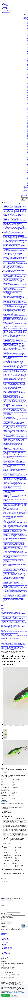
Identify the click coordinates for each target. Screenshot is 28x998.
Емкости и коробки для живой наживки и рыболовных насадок (13, 429)
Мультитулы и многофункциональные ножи (14, 574)
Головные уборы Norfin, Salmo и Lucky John (15, 330)
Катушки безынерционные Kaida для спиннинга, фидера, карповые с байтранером (15, 243)
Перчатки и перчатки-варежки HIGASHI (13, 347)
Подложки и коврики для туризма (16, 497)
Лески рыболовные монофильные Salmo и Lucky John (15, 303)
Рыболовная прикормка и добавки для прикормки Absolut (14, 440)
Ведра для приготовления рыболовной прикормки (12, 424)
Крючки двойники (8, 276)
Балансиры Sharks (19, 452)
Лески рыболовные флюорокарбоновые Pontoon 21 (14, 310)
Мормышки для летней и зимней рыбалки (11, 631)
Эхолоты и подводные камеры (10, 598)
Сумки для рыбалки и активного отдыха (13, 546)
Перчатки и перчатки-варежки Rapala (15, 349)
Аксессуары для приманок (9, 448)
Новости (5, 938)
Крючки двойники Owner (9, 280)
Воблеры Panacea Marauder (11, 648)
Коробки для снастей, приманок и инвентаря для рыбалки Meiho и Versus (14, 524)
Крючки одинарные (8, 284)
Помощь (3, 934)
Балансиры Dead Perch (12, 451)
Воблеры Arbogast (12, 464)
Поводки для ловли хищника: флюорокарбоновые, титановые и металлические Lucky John (14, 399)
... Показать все (20, 280)
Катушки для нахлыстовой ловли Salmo (14, 251)
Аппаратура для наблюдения (10, 560)
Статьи (5, 952)
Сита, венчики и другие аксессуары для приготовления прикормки (15, 425)
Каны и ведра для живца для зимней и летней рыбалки (15, 229)
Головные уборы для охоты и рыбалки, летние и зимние (14, 332)
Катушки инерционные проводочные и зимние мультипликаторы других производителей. (15, 265)
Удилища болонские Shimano (14, 481)
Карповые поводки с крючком (10, 272)
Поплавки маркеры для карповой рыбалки (15, 221)
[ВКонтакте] (1, 802)
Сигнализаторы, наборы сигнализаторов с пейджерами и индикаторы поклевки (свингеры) (15, 223)
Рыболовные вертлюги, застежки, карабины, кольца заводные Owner (14, 371)
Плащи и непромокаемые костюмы (15, 356)
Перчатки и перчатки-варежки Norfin (12, 348)
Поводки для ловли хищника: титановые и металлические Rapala (14, 393)
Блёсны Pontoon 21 (21, 456)
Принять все (5, 995)
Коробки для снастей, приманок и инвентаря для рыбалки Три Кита (15, 531)
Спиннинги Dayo (14, 474)
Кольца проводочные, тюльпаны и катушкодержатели (14, 471)
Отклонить (14, 995)
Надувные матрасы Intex (9, 517)
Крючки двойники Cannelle (19, 276)
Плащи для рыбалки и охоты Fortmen (17, 354)
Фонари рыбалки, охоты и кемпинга (12, 594)
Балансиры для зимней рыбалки (11, 449)
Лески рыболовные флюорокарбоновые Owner (14, 308)
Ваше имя (3, 879)
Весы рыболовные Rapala (19, 226)
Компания (3, 931)
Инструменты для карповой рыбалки (12, 220)
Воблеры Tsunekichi (7, 643)
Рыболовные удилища (8, 467)
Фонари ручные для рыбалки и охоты (16, 596)
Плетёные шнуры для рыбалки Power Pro (17, 319)
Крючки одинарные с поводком (11, 289)
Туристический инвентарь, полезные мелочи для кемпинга (14, 514)
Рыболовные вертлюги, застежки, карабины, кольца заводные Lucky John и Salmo (15, 369)
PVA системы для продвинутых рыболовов (14, 418)
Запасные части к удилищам (10, 469)
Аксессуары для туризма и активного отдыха (14, 495)
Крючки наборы (7, 285)
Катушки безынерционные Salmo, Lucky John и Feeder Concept (14, 245)
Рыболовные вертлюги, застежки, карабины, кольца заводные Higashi (15, 365)
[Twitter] (3, 802)
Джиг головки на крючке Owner (19, 376)
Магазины (5, 942)
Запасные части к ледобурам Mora (18, 568)
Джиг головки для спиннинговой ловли (13, 374)
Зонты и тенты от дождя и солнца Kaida (13, 509)
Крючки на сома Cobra (17, 281)
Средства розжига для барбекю (15, 504)
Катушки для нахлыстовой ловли (11, 250)
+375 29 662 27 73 (5, 957)
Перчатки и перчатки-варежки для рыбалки (14, 345)
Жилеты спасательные (12, 336)
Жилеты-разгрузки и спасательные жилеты (14, 333)
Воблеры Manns (13, 642)
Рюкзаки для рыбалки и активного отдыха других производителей (14, 544)
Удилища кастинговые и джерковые (12, 488)
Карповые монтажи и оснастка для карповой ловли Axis (13, 381)
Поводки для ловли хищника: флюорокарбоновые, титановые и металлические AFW (11, 396)
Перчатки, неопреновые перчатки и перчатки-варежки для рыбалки (15, 351)
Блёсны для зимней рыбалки (10, 458)
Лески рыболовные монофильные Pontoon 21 (13, 302)
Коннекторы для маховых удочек (11, 473)
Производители (7, 954)
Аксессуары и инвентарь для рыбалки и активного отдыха (13, 622)
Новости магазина (6, 923)
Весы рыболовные (7, 226)
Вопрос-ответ (6, 953)
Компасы (11, 512)
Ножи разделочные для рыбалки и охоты (13, 575)
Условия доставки (7, 947)
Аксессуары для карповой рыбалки (12, 219)
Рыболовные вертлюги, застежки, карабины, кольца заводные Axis (13, 363)
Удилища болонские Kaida (9, 479)
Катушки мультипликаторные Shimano (12, 255)
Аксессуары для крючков (19, 284)
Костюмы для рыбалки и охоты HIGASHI (13, 339)
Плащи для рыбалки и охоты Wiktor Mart (13, 356)
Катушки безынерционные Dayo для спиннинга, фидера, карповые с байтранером (15, 240)
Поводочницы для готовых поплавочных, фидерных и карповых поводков (14, 538)
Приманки (6, 447)
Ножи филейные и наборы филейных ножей (14, 578)
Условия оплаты (7, 945)
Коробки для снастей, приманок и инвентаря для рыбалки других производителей (14, 529)
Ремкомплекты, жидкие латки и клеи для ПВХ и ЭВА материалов (14, 213)
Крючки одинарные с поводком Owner (12, 291)
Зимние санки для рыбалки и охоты (12, 562)
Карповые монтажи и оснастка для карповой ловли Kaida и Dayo (14, 382)
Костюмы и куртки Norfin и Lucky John (13, 340)
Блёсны (5, 454)
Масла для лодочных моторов (14, 211)
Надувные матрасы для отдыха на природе (13, 516)
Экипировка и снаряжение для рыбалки (13, 559)
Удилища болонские (8, 478)
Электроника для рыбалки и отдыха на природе (15, 587)
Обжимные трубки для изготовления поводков (12, 392)
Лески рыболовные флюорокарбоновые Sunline (11, 313)
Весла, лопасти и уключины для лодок (12, 210)
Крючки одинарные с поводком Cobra (13, 290)
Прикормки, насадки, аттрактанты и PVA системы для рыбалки (13, 416)
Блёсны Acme (10, 454)
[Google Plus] (7, 802)
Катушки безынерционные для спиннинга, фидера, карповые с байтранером (14, 235)
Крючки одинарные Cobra (18, 285)
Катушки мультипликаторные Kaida (13, 254)
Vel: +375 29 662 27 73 (6, 10)
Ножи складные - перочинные (15, 576)
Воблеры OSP (15, 643)
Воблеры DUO (15, 465)
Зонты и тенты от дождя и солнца (11, 508)
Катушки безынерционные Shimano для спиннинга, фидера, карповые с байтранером (15, 247)
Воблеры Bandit (21, 464)
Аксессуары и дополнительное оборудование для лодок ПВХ (14, 208)
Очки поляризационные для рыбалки (12, 581)
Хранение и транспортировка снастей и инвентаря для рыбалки (13, 520)
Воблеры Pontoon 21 (16, 647)
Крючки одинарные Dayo (9, 287)
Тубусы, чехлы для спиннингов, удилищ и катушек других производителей (15, 555)
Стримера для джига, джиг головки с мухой (14, 378)
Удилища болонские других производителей (14, 481)
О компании (6, 937)
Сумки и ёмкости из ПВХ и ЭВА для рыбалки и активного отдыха (15, 548)
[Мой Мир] (6, 802)
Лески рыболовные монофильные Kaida (13, 299)
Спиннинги (6, 474)
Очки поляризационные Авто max (16, 585)
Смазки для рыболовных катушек (16, 270)
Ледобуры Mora (7, 569)
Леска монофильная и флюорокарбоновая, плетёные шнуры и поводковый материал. (13, 295)
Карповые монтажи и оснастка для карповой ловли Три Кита (14, 386)
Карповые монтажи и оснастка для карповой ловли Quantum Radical (14, 385)
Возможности (6, 949)
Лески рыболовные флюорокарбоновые (13, 306)
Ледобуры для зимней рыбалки (11, 566)
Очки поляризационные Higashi (14, 581)
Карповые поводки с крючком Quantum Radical (13, 273)
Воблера (5, 462)
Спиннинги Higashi (14, 475)
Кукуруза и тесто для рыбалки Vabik (14, 431)
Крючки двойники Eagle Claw (10, 278)
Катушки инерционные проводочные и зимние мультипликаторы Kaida (15, 260)
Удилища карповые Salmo (9, 484)
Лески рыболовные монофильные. (11, 297)
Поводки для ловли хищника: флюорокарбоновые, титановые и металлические (11, 390)
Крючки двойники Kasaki (18, 279)
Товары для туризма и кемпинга (11, 494)
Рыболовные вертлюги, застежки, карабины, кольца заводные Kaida (13, 367)
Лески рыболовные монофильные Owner (13, 300)
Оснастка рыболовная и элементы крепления (14, 360)
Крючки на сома (7, 281)
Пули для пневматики (15, 218)
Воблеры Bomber (7, 465)
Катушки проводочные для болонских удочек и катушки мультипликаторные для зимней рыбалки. (15, 258)
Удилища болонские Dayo (20, 478)
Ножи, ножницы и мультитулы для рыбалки (14, 573)
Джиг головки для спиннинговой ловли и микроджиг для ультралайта (15, 375)
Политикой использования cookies (14, 992)
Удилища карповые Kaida (19, 483)
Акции (5, 202)
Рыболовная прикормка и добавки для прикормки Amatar (14, 441)
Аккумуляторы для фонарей (20, 590)
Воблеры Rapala (7, 647)
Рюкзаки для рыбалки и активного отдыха (13, 540)
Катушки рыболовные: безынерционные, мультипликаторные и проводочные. (13, 233)
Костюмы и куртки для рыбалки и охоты (13, 337)
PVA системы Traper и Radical (15, 419)
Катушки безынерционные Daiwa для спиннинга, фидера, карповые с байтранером (15, 238)
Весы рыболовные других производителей (13, 227)
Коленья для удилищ (13, 470)
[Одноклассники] (4, 802)
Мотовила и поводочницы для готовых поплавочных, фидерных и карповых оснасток (14, 533)
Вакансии (5, 940)
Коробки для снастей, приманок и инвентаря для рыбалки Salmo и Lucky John (15, 526)
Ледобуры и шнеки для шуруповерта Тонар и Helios (13, 570)
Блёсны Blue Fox (18, 454)
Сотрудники (6, 939)
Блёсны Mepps (12, 456)
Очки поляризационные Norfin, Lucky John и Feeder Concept (14, 584)
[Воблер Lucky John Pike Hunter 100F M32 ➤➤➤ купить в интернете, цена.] (15, 764)
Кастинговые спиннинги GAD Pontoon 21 (13, 490)
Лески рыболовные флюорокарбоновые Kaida (14, 307)
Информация (4, 933)
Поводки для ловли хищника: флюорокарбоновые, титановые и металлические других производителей (14, 401)
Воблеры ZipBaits (5, 642)
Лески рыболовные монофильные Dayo (13, 298)
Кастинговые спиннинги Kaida (11, 491)
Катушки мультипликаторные (10, 253)
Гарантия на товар (7, 948)
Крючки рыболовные (8, 271)
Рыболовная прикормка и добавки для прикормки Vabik (13, 445)
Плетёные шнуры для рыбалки (11, 315)
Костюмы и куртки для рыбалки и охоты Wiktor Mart (13, 343)
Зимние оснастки (17, 635)
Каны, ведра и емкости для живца (11, 228)
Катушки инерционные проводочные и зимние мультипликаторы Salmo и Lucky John (14, 262)
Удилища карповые (8, 483)
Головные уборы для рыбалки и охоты (12, 330)
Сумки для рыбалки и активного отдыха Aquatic (15, 546)
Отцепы (19, 448)
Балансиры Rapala (10, 452)
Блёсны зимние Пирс (17, 461)
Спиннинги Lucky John (12, 477)
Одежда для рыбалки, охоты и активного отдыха (15, 328)
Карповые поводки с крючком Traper (14, 274)
